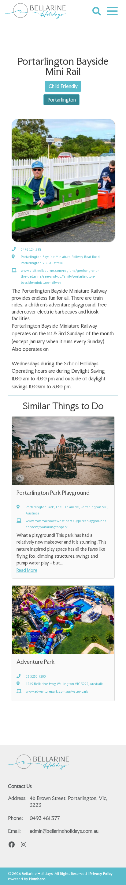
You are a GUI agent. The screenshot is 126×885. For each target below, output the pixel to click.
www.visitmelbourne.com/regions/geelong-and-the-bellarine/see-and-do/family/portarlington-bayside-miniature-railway (60, 276)
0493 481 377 (45, 818)
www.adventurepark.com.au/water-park (57, 691)
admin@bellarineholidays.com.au (64, 831)
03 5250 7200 (36, 676)
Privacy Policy (101, 873)
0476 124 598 (31, 249)
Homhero (37, 878)
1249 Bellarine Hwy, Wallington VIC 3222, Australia (64, 683)
